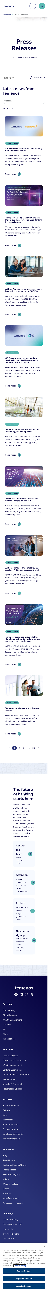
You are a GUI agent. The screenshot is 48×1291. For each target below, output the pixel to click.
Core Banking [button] (9, 1010)
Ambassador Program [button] (13, 1202)
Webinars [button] (7, 1193)
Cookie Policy (20, 1266)
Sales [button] (5, 1114)
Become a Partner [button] (11, 1105)
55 (33, 748)
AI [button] (4, 1029)
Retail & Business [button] (10, 1055)
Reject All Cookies (24, 1279)
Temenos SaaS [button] (9, 1038)
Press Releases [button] (9, 1169)
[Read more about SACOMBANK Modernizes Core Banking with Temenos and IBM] (24, 146)
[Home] (8, 6)
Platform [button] (7, 1024)
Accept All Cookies (24, 1286)
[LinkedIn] (22, 994)
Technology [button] (8, 1119)
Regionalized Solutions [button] (13, 1088)
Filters (7, 77)
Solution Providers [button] (11, 1124)
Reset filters (39, 78)
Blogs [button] (5, 1155)
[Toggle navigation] (32, 6)
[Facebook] (16, 994)
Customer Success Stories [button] (15, 1164)
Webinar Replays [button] (10, 1183)
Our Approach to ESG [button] (12, 1224)
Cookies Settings (24, 1271)
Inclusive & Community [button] (13, 1083)
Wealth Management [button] (12, 1019)
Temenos (7, 15)
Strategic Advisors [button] (11, 1129)
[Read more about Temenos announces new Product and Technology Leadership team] (24, 427)
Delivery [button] (6, 1110)
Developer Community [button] (13, 1133)
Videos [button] (6, 1179)
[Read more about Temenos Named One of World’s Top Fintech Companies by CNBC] (24, 496)
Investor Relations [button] (11, 1233)
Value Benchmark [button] (11, 1198)
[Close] (45, 1246)
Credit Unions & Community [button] (16, 1074)
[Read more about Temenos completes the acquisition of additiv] (24, 706)
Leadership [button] (8, 1228)
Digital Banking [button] (10, 1014)
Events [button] (6, 1188)
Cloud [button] (5, 1033)
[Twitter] (32, 994)
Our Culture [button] (8, 1238)
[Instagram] (27, 994)
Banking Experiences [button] (12, 1069)
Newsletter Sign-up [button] (11, 1138)
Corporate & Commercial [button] (14, 1060)
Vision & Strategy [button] (10, 1219)
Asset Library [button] (9, 1160)
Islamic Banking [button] (10, 1079)
